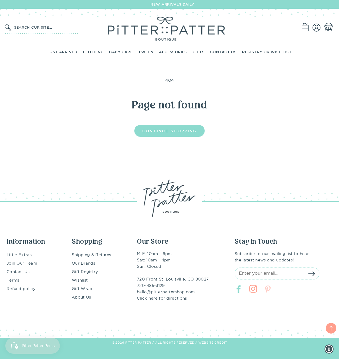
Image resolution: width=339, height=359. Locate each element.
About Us (81, 297)
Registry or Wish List (267, 52)
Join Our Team (22, 263)
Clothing (93, 52)
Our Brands (83, 263)
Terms (13, 280)
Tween (145, 52)
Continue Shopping (169, 131)
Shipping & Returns (91, 255)
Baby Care (121, 52)
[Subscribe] (311, 274)
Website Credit (212, 343)
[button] (329, 27)
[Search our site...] (8, 28)
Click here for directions (162, 298)
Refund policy (21, 289)
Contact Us (223, 52)
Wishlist (80, 280)
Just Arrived (62, 52)
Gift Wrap (82, 289)
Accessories (173, 52)
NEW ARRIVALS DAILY (172, 4)
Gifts (198, 52)
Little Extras (19, 255)
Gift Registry (85, 272)
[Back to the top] (331, 328)
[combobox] (45, 27)
